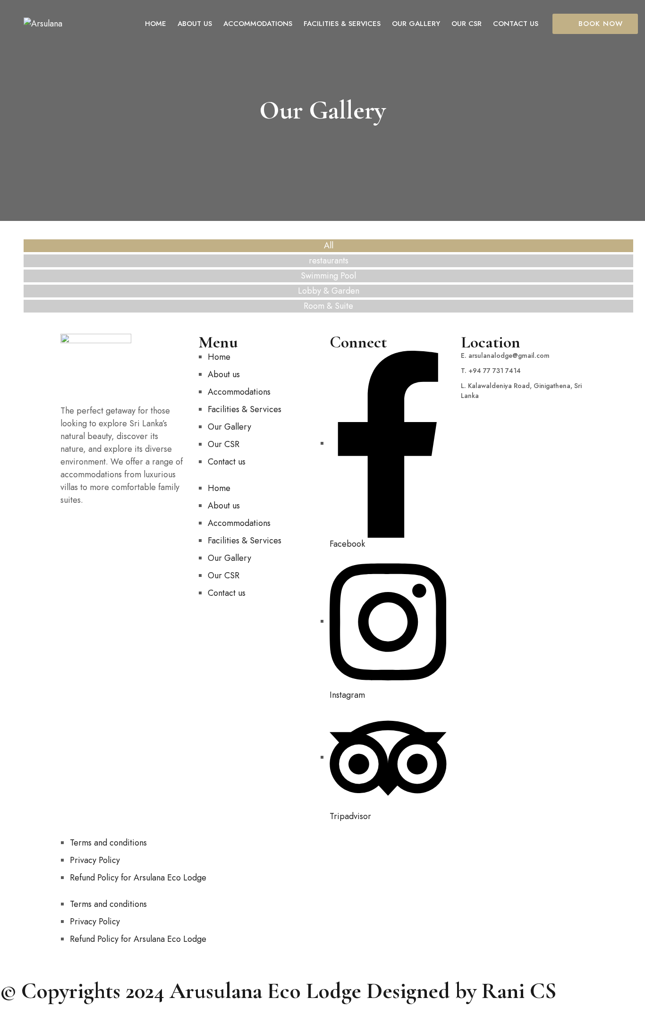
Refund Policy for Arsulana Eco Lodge (138, 877)
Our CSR (223, 444)
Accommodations (239, 392)
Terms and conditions (108, 843)
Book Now (600, 23)
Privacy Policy (95, 860)
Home (219, 357)
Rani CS (519, 991)
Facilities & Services (244, 409)
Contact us (227, 462)
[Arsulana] (43, 23)
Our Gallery (229, 427)
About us (224, 374)
